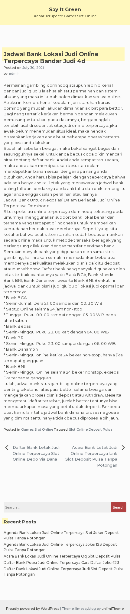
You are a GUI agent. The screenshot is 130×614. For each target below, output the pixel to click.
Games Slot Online (37, 429)
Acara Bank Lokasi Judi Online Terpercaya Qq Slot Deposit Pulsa (62, 556)
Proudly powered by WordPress (33, 608)
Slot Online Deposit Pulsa (90, 429)
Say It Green (65, 9)
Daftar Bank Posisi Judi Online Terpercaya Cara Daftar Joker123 (61, 562)
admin (14, 73)
